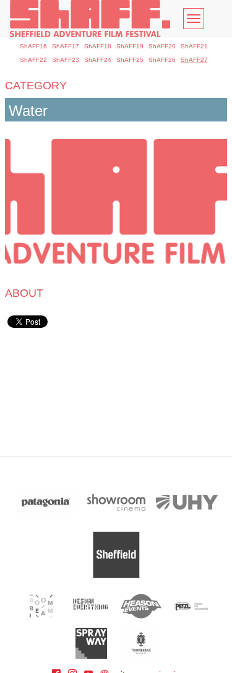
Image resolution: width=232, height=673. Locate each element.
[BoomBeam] (41, 606)
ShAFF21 (194, 46)
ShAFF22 (33, 59)
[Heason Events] (141, 606)
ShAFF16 (33, 46)
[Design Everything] (91, 606)
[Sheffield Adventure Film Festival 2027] (90, 18)
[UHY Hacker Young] (187, 502)
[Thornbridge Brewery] (141, 643)
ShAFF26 (162, 59)
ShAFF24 (97, 59)
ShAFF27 (194, 59)
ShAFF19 (130, 46)
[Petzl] (191, 606)
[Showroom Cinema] (116, 502)
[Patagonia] (46, 502)
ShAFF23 (65, 59)
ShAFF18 (97, 46)
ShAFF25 (130, 59)
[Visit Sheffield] (116, 555)
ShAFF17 (65, 46)
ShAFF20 (162, 46)
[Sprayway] (91, 643)
